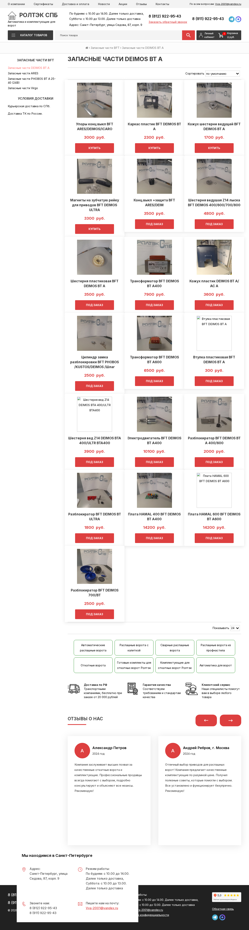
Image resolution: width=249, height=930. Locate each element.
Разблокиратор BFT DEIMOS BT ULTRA (94, 516)
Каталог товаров (33, 35)
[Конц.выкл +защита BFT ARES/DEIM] (154, 176)
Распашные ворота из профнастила (216, 647)
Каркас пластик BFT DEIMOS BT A (154, 126)
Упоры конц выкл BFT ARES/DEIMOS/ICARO (94, 126)
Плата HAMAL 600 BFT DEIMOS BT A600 (214, 516)
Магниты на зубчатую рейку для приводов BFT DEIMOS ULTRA (94, 205)
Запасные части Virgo (23, 88)
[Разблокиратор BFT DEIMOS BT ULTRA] (95, 490)
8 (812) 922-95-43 (165, 16)
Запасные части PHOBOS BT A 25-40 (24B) (32, 80)
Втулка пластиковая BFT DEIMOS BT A (214, 359)
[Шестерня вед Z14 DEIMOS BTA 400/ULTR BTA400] (95, 414)
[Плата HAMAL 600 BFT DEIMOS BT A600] (214, 490)
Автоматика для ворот (216, 665)
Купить (95, 148)
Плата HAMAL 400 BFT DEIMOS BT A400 (154, 516)
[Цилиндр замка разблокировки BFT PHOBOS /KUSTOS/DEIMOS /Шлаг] (95, 333)
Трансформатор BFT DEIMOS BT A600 (154, 359)
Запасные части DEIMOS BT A (28, 68)
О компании (16, 4)
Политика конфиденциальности (147, 915)
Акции (123, 4)
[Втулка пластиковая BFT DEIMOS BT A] (214, 333)
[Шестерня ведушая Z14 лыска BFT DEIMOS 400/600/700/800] (214, 176)
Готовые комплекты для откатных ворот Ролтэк (134, 665)
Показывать (220, 628)
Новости (104, 4)
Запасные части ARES (23, 73)
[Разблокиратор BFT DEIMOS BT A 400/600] (214, 414)
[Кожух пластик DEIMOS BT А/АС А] (214, 257)
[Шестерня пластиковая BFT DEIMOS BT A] (95, 257)
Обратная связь (223, 909)
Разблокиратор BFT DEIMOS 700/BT (94, 592)
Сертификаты (43, 4)
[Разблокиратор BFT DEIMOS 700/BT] (95, 566)
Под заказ (154, 224)
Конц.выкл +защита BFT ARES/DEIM (154, 202)
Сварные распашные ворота (174, 647)
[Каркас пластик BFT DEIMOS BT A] (154, 100)
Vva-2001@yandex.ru (228, 3)
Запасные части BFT (105, 48)
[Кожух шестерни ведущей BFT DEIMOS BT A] (214, 100)
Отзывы (141, 4)
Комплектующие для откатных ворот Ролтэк (175, 665)
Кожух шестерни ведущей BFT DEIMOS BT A (214, 126)
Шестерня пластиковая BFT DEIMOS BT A (94, 283)
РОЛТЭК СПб (38, 14)
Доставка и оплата (75, 4)
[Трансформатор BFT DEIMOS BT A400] (154, 257)
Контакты (162, 4)
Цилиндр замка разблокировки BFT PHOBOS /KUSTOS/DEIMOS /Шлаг (94, 362)
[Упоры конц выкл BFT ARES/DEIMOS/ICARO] (95, 100)
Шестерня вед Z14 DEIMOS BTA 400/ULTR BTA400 (94, 440)
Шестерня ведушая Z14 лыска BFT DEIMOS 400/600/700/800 (214, 202)
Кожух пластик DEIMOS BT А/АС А (214, 283)
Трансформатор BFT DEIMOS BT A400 (154, 283)
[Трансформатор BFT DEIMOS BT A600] (154, 333)
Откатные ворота (93, 665)
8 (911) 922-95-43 (208, 19)
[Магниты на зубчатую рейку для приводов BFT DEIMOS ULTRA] (95, 176)
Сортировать (194, 73)
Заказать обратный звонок (168, 22)
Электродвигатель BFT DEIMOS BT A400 (154, 440)
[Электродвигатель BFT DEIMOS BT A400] (154, 414)
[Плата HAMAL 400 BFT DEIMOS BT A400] (154, 490)
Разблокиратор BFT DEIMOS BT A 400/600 (214, 440)
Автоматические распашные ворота (93, 647)
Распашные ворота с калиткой (134, 647)
